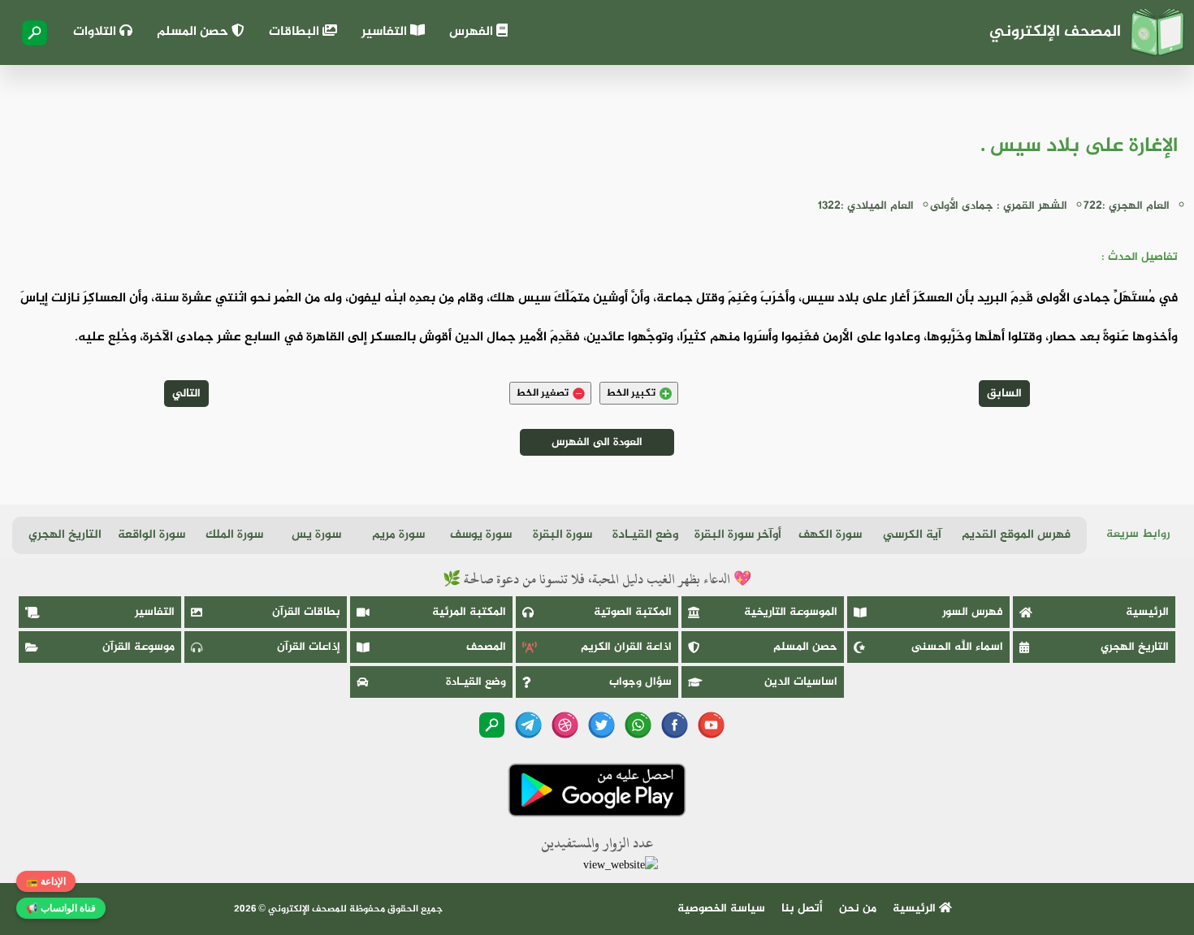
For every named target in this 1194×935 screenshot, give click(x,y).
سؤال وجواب (640, 682)
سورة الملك (234, 535)
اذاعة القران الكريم (626, 647)
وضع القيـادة (645, 535)
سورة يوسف (481, 535)
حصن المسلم (194, 32)
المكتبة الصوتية (633, 612)
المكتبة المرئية (469, 612)
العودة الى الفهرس (597, 442)
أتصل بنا (802, 908)
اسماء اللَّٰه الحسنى (957, 647)
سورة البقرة (562, 535)
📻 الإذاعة (46, 881)
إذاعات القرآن (308, 647)
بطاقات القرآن (306, 612)
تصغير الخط (542, 393)
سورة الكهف (830, 535)
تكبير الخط (630, 393)
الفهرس (472, 32)
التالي (186, 393)
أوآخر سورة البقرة (737, 535)
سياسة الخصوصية (721, 908)
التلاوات (96, 32)
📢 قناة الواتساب (61, 908)
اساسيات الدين (800, 682)
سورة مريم (398, 535)
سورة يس (316, 535)
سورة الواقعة (151, 535)
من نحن (857, 908)
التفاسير (385, 32)
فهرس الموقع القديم (1016, 535)
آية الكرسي (912, 535)
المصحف (486, 647)
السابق (1004, 393)
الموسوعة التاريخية (790, 612)
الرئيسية (1147, 612)
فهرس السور (972, 612)
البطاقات (295, 32)
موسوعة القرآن (138, 647)
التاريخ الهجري (65, 535)
